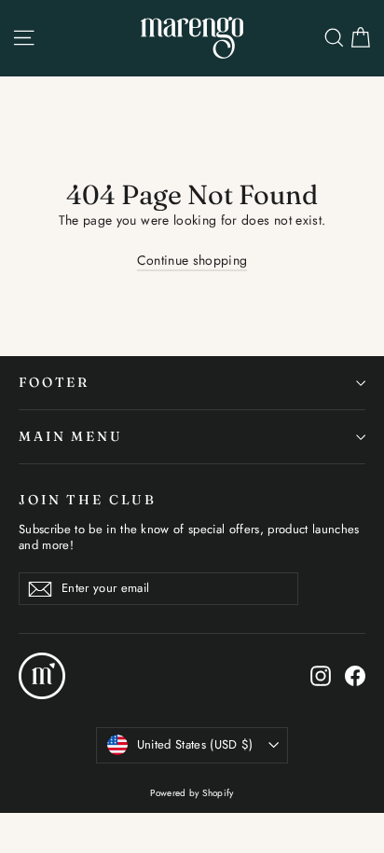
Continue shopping (192, 260)
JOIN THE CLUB (88, 499)
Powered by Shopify (191, 793)
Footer (54, 382)
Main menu (71, 436)
